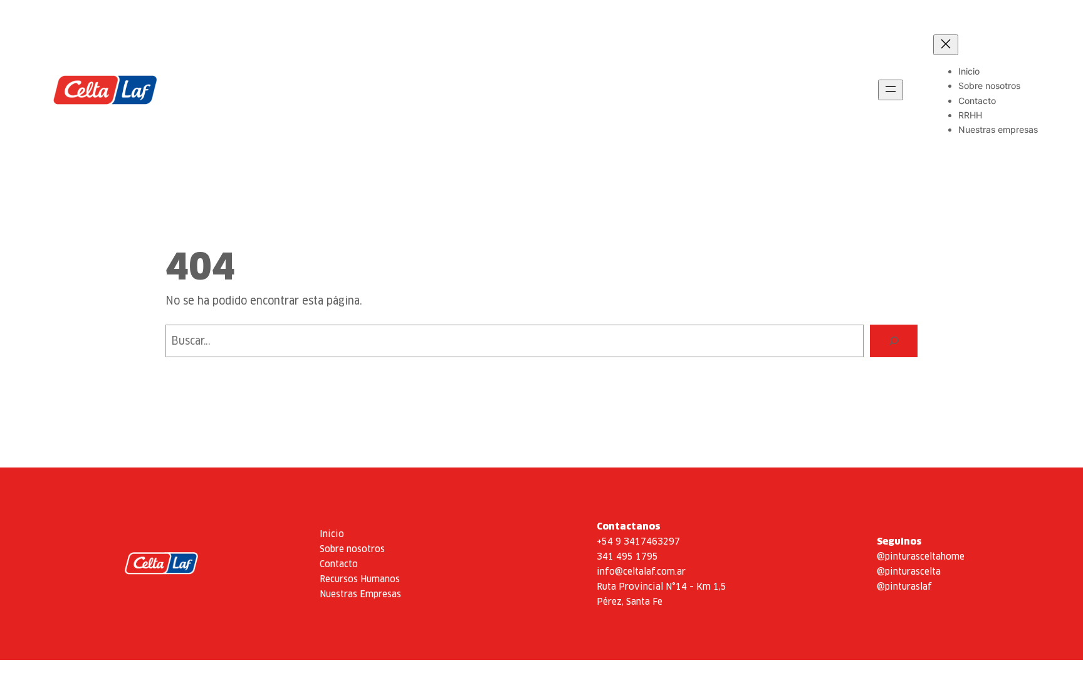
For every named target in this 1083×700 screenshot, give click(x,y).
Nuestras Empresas (360, 594)
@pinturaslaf (904, 586)
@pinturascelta (909, 571)
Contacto (339, 564)
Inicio (332, 534)
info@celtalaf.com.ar (641, 571)
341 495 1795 (627, 556)
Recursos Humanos (360, 579)
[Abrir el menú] (890, 90)
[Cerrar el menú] (945, 44)
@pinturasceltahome (921, 556)
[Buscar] (894, 341)
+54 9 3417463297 (638, 541)
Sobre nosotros (352, 549)
